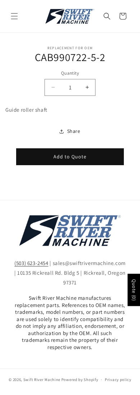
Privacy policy (118, 379)
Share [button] (73, 131)
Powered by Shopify (79, 379)
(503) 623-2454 (31, 263)
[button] (14, 16)
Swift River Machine (41, 379)
